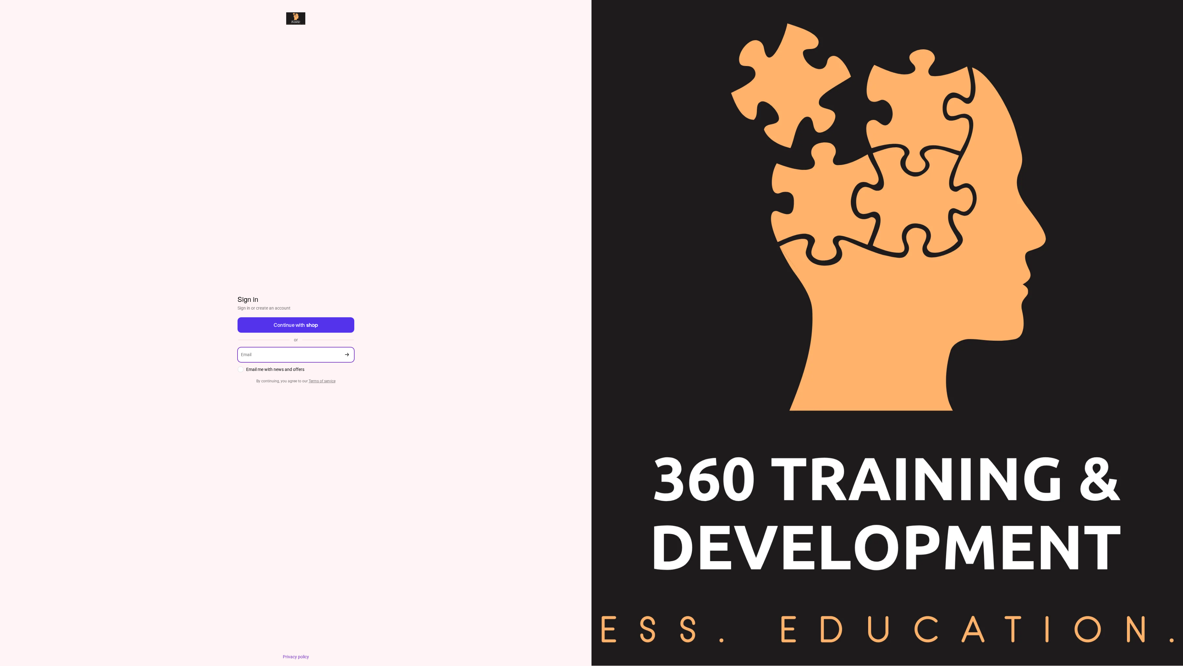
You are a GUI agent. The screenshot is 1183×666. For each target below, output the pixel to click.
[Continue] (347, 354)
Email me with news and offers (275, 369)
